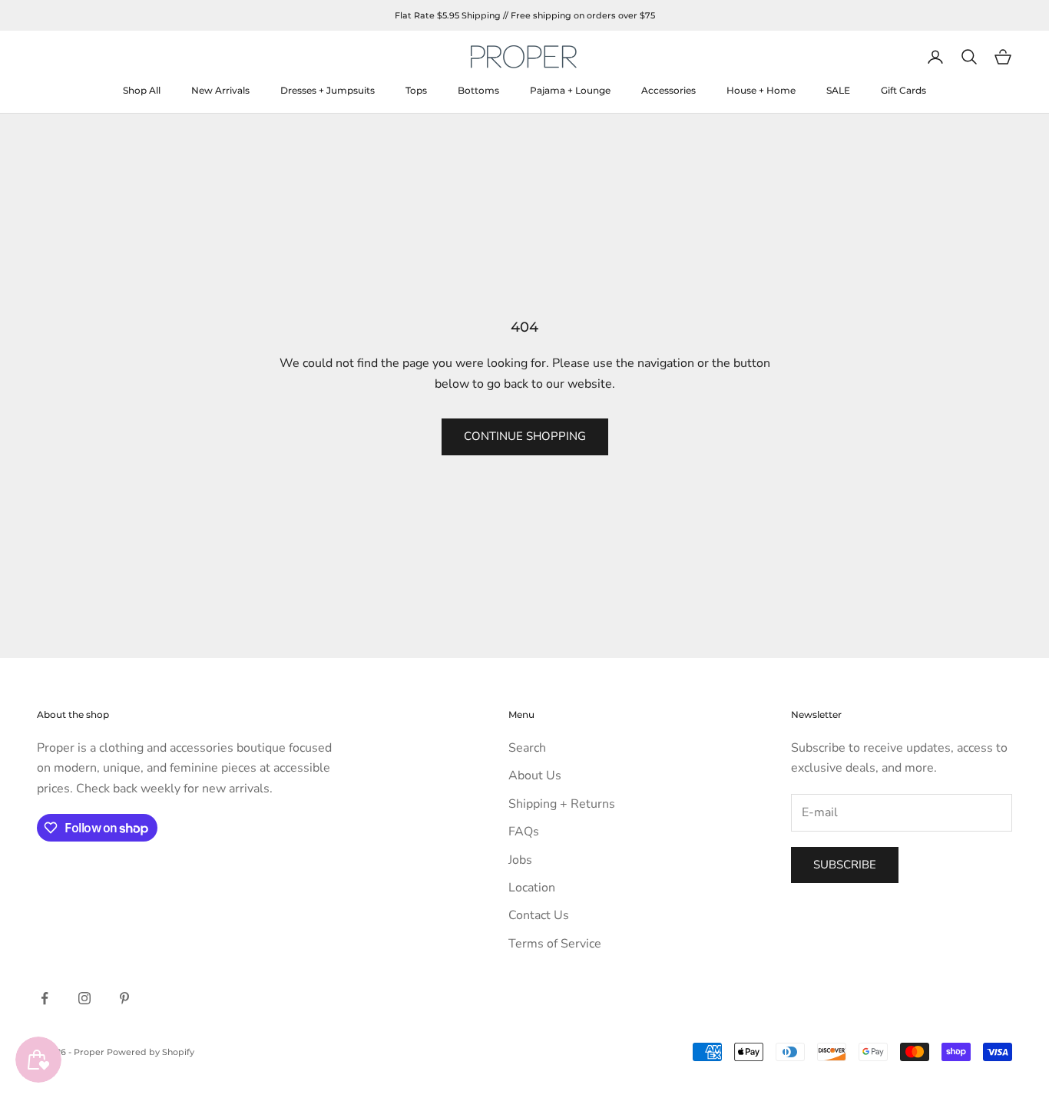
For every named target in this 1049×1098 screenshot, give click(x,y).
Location (531, 887)
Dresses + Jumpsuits (327, 90)
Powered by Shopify (150, 1052)
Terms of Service (554, 943)
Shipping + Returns (561, 803)
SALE (838, 90)
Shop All (141, 90)
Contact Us (538, 915)
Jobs (520, 860)
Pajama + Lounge (570, 90)
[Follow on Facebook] (44, 998)
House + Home (761, 90)
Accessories (668, 90)
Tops (416, 90)
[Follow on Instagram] (84, 998)
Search (527, 747)
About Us (534, 775)
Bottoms (478, 90)
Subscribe (844, 864)
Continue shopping (525, 436)
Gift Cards (903, 90)
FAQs (523, 831)
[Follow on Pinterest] (124, 998)
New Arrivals (220, 90)
